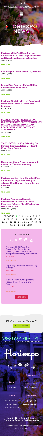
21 (7, 222)
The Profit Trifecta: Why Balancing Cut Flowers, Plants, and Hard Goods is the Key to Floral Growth (20, 146)
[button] (21, 14)
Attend (12, 382)
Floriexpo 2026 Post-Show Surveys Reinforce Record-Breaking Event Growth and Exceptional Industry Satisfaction (21, 55)
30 (11, 225)
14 (19, 219)
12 (12, 219)
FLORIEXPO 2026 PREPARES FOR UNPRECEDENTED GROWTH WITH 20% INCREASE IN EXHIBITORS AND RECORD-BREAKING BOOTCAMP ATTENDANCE (21, 125)
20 (3, 222)
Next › (30, 225)
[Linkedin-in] (21, 3)
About (12, 395)
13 (16, 219)
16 (27, 219)
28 (36, 222)
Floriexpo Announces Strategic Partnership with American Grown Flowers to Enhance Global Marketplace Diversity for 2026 (20, 203)
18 (35, 219)
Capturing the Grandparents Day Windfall (21, 72)
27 (32, 222)
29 (40, 222)
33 (23, 225)
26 (27, 222)
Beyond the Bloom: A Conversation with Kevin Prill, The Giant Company (20, 163)
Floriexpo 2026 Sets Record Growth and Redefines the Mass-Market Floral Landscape (20, 104)
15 (23, 219)
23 (15, 222)
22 (11, 222)
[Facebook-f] (18, 3)
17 (31, 219)
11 (8, 219)
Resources (31, 375)
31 (15, 225)
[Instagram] (25, 3)
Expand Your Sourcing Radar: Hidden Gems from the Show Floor (19, 87)
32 (19, 225)
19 (39, 219)
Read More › (6, 64)
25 (23, 222)
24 (19, 222)
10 (4, 219)
